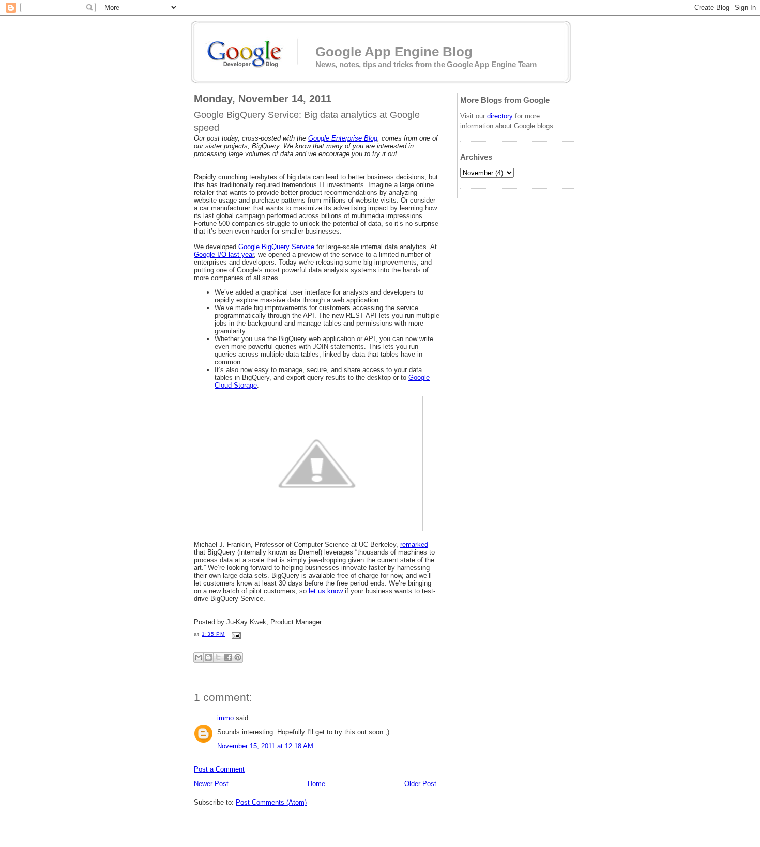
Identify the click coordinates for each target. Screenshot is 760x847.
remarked (414, 544)
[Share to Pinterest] (238, 657)
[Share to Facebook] (228, 657)
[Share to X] (218, 657)
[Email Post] (235, 634)
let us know (326, 591)
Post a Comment (219, 769)
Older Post (420, 784)
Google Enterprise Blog (342, 138)
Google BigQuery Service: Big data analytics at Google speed (307, 121)
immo (225, 718)
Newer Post (211, 784)
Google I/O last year (224, 254)
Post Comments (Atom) (271, 802)
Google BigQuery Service (276, 247)
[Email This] (198, 657)
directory (500, 116)
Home (316, 784)
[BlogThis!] (208, 657)
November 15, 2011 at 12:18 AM (265, 746)
